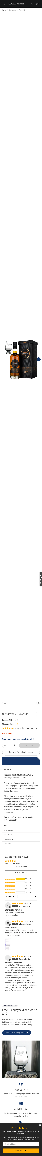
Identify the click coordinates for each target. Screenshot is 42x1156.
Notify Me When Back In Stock (21, 752)
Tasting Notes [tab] (8, 830)
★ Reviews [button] (41, 579)
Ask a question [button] (21, 872)
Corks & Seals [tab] (8, 835)
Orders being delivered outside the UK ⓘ (18, 739)
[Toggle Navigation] (4, 3)
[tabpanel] (21, 797)
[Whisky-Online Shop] (16, 4)
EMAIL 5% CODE (21, 1151)
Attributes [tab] (7, 826)
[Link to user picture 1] (8, 944)
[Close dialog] (40, 1125)
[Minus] (4, 745)
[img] (17, 904)
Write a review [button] (21, 867)
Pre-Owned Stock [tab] (9, 839)
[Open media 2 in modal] (21, 359)
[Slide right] (39, 359)
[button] (32, 3)
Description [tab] (7, 769)
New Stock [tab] (7, 844)
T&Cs (9, 820)
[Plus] (14, 745)
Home (4, 10)
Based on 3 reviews (13, 863)
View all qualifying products (16, 1033)
